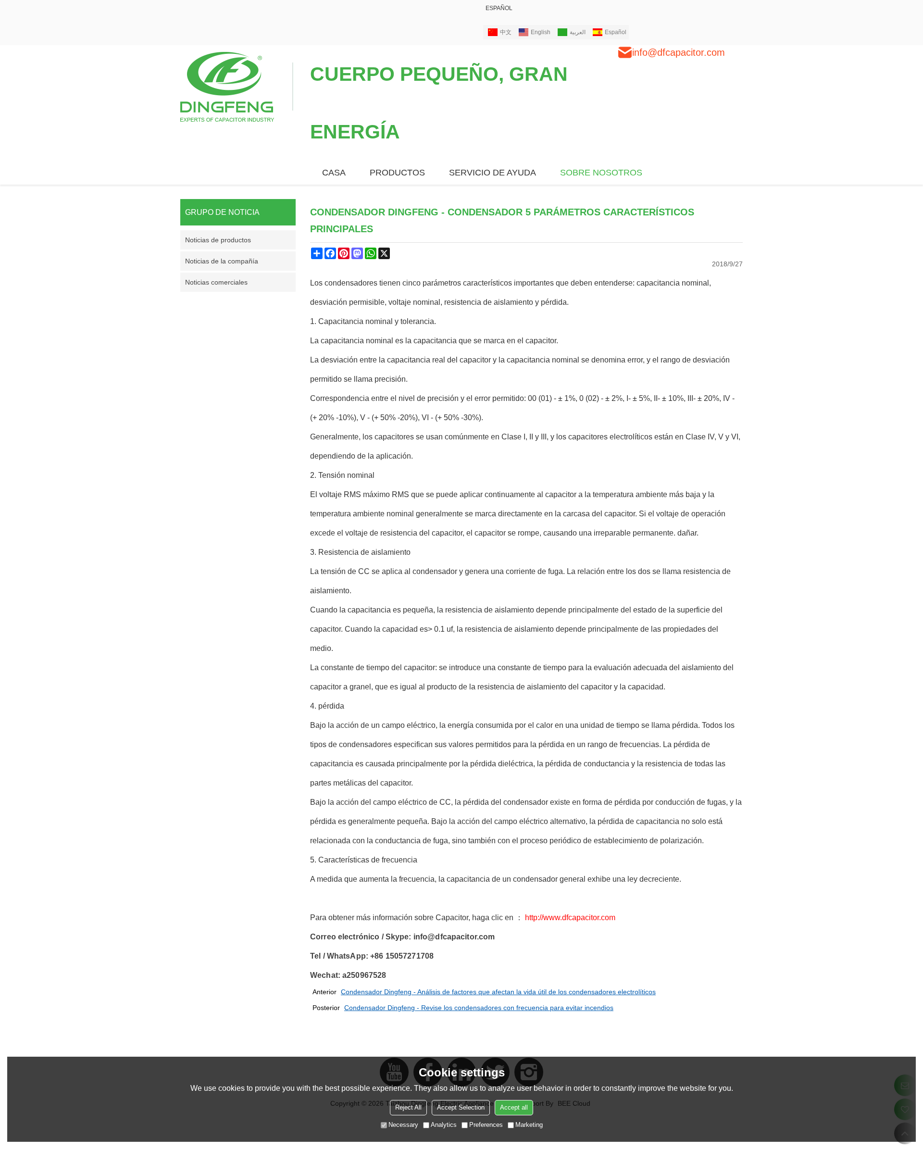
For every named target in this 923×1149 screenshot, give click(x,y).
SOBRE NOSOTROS (601, 172)
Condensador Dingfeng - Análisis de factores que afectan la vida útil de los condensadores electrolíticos (498, 992)
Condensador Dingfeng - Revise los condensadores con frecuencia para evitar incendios (478, 1008)
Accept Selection (461, 1107)
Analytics (444, 1124)
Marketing (529, 1124)
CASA (334, 172)
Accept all (514, 1107)
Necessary (403, 1124)
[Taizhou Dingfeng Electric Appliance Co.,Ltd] (236, 86)
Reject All (408, 1107)
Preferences (486, 1124)
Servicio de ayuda (492, 172)
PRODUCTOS (397, 172)
